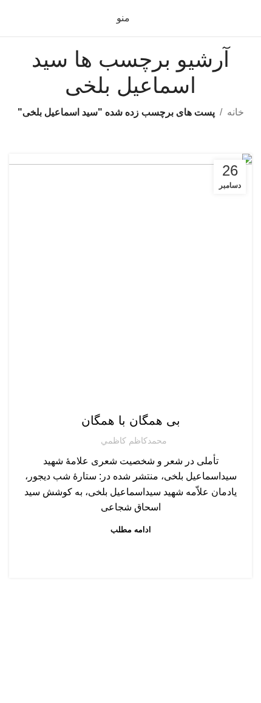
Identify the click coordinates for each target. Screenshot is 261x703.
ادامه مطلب (130, 529)
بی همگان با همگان (130, 420)
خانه (235, 112)
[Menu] (130, 616)
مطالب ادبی (130, 396)
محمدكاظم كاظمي (134, 440)
